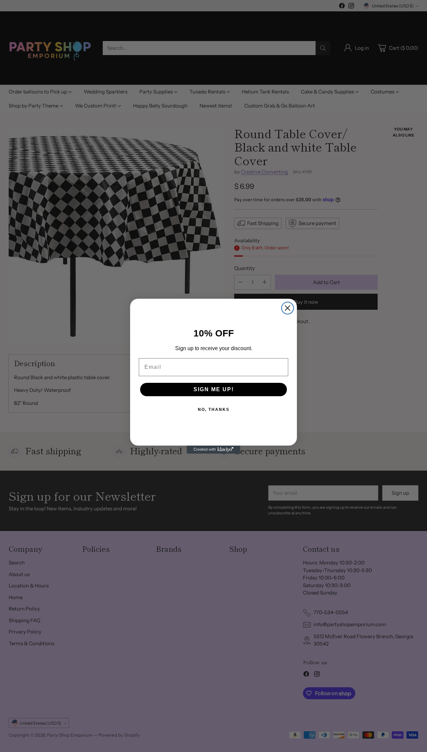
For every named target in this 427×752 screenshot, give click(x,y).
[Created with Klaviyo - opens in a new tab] (213, 450)
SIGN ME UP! (213, 389)
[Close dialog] (288, 308)
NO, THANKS (214, 409)
